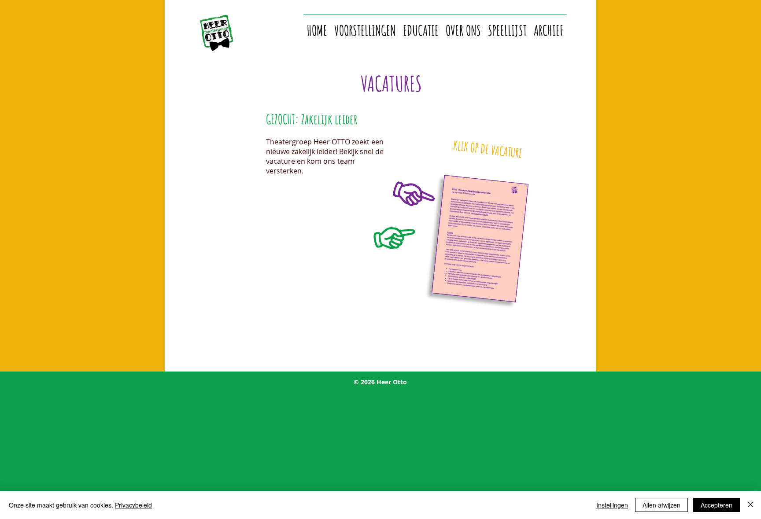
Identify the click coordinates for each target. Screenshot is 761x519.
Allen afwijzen (661, 505)
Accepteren (716, 505)
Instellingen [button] (612, 505)
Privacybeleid (133, 505)
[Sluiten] (750, 505)
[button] (365, 26)
